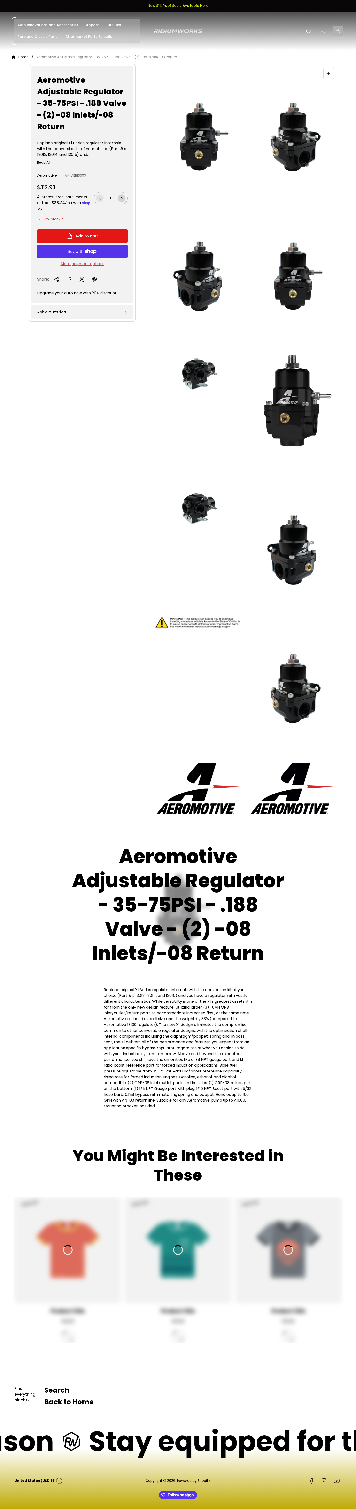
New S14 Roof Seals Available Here (178, 5)
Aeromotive (47, 175)
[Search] (308, 31)
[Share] (57, 279)
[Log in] (322, 31)
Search (56, 1390)
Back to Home (69, 1402)
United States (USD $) (34, 1480)
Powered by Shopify (193, 1480)
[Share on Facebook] (69, 279)
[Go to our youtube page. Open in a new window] (336, 1481)
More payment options (82, 264)
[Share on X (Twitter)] (82, 279)
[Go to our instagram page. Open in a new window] (324, 1481)
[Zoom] (328, 73)
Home (23, 57)
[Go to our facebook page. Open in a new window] (311, 1481)
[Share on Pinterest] (94, 279)
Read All (43, 162)
